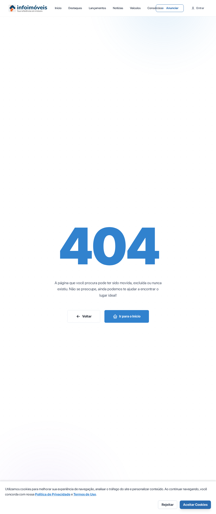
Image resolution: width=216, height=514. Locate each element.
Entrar (200, 8)
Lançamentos (97, 8)
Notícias (118, 8)
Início (58, 8)
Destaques (75, 8)
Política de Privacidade (52, 494)
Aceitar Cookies (195, 505)
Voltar (87, 316)
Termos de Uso (84, 494)
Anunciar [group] (172, 8)
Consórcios (154, 8)
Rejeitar (168, 505)
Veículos (135, 8)
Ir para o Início (129, 316)
